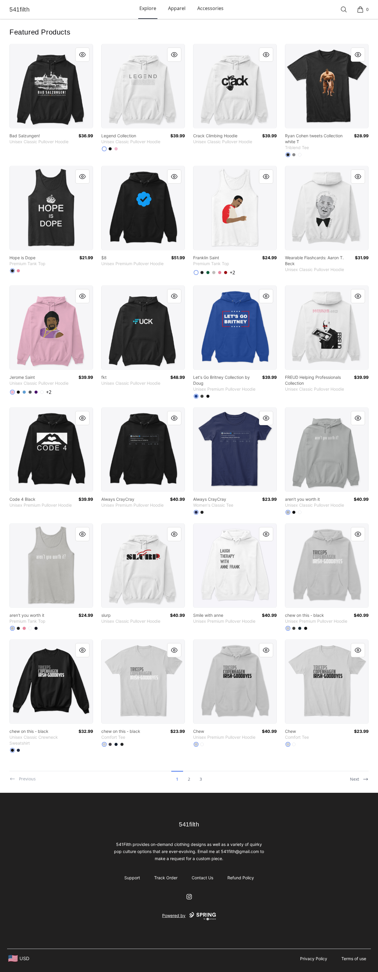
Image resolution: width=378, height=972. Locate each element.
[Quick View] (82, 55)
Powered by (173, 915)
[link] (51, 86)
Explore (147, 8)
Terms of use (353, 958)
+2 (232, 272)
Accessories (210, 8)
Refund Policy (240, 877)
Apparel (176, 8)
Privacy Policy (313, 958)
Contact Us (202, 877)
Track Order (165, 877)
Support (132, 877)
